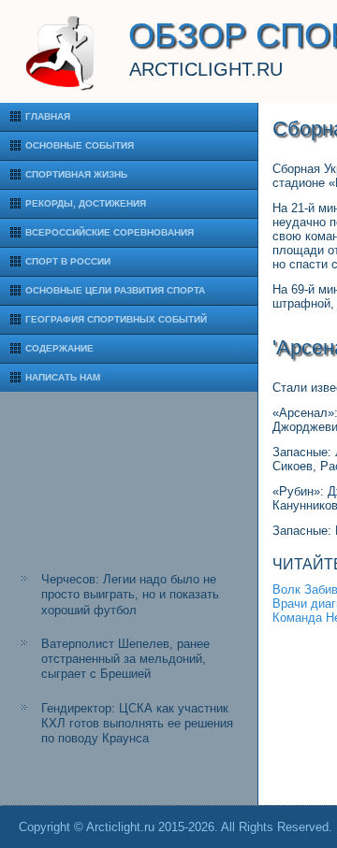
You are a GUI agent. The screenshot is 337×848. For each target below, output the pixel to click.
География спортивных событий (116, 319)
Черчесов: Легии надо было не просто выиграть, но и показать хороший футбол (130, 594)
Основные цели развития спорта (115, 290)
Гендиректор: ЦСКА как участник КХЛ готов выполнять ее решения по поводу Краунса (137, 723)
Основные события (79, 145)
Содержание (59, 348)
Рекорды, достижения (85, 203)
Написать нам (62, 377)
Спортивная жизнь (76, 174)
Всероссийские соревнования (109, 232)
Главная (47, 116)
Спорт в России (67, 261)
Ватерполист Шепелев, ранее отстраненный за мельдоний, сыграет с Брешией (125, 659)
